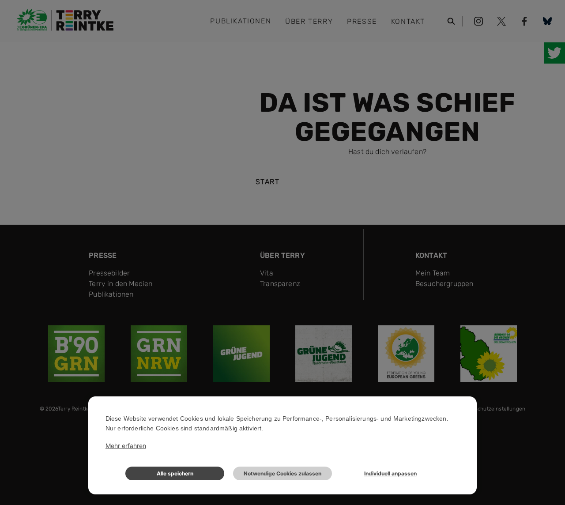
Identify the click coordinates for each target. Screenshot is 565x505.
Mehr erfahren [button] (125, 445)
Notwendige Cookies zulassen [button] (282, 473)
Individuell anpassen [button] (390, 473)
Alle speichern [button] (175, 473)
